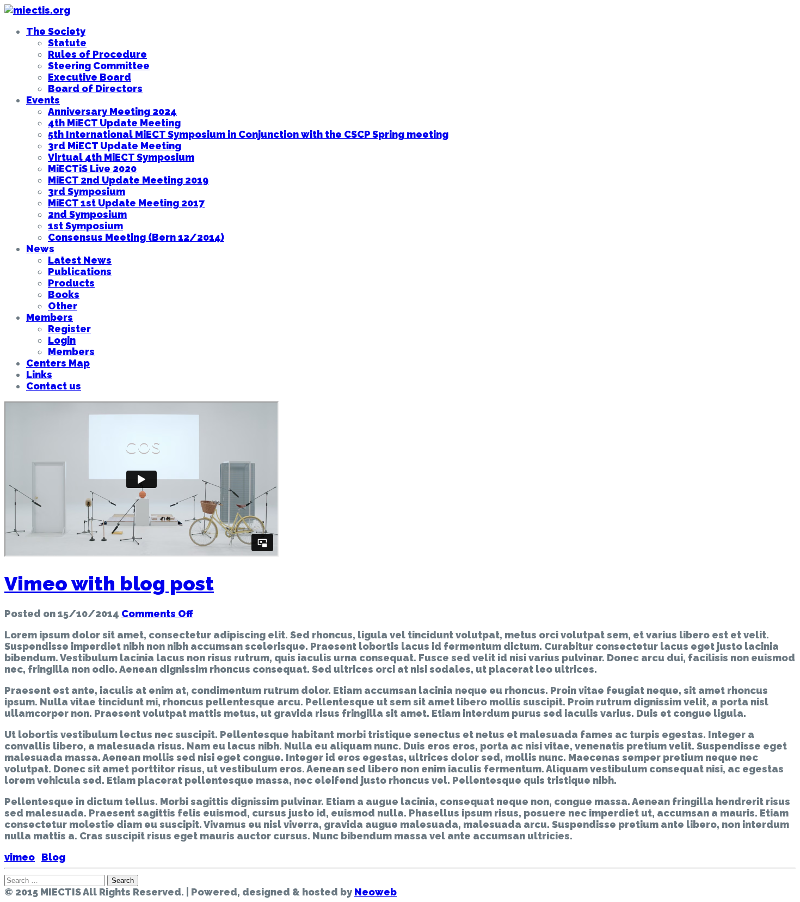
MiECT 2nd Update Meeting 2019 (128, 180)
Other (62, 306)
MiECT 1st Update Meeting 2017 (126, 203)
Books (63, 294)
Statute (67, 42)
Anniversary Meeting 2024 (112, 111)
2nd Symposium (87, 214)
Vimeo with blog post (109, 583)
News (40, 248)
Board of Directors (95, 88)
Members (49, 317)
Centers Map (58, 363)
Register (69, 328)
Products (71, 283)
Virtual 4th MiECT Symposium (121, 157)
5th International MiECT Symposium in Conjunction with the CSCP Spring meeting (248, 134)
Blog (53, 857)
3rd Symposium (86, 191)
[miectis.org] (37, 10)
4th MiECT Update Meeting (114, 123)
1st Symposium (85, 225)
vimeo (19, 857)
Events (43, 100)
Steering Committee (99, 65)
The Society (55, 31)
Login (62, 340)
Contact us (53, 386)
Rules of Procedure (97, 54)
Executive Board (89, 77)
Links (39, 374)
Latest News (80, 260)
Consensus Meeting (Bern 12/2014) (136, 237)
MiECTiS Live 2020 (92, 168)
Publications (80, 271)
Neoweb (375, 892)
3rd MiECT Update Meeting (114, 145)
